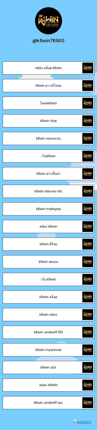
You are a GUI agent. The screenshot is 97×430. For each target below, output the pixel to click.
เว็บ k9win (48, 279)
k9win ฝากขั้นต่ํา (48, 173)
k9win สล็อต (48, 297)
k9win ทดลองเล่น (48, 138)
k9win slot (48, 367)
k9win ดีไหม (48, 244)
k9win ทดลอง (48, 261)
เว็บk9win (48, 156)
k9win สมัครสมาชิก (48, 191)
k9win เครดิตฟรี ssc (48, 402)
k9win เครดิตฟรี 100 (48, 332)
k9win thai (48, 121)
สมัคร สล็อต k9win (48, 68)
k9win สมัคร (48, 314)
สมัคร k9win (48, 226)
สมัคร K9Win (48, 385)
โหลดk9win (48, 103)
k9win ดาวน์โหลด (48, 85)
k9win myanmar (48, 350)
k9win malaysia (48, 209)
